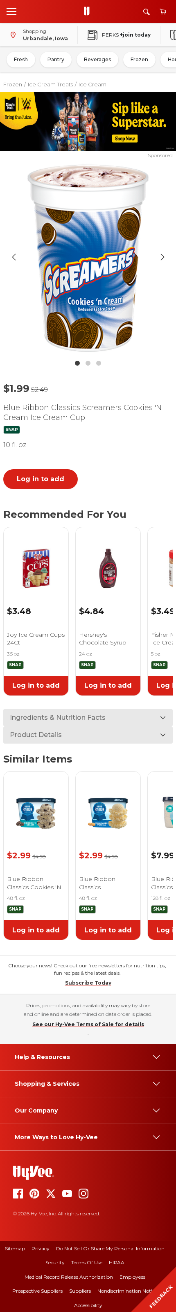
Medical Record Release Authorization (69, 1277)
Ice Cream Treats (50, 84)
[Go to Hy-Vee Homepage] (89, 11)
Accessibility (88, 1305)
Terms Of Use (86, 1262)
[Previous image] (14, 257)
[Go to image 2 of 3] (88, 363)
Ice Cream (92, 84)
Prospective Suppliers (37, 1291)
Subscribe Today (88, 983)
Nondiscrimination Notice (127, 1291)
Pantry (55, 59)
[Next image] (162, 257)
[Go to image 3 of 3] (98, 363)
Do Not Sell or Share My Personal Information (110, 1248)
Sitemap (15, 1248)
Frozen (139, 59)
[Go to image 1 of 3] (77, 363)
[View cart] (162, 12)
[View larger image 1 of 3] (88, 257)
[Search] (146, 12)
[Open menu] (11, 11)
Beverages (97, 59)
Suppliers (80, 1291)
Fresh (21, 59)
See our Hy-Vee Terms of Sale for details (88, 1024)
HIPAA (116, 1262)
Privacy (41, 1248)
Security (55, 1262)
